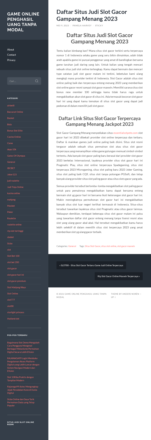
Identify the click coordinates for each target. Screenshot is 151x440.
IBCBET (11, 168)
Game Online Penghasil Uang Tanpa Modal (23, 21)
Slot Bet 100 (13, 255)
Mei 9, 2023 (62, 25)
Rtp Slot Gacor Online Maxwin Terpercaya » (119, 276)
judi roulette (13, 180)
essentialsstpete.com (125, 132)
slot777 (11, 299)
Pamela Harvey (82, 25)
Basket (10, 118)
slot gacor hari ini (15, 274)
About (10, 49)
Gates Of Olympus (16, 155)
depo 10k (11, 149)
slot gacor (12, 268)
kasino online (13, 193)
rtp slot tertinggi (15, 231)
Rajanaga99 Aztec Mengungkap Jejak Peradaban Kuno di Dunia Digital (22, 389)
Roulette (11, 218)
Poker (10, 212)
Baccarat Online (15, 111)
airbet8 (10, 105)
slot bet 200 (13, 262)
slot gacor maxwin (126, 246)
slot (9, 249)
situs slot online (108, 246)
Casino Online (14, 136)
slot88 (10, 306)
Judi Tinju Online (15, 187)
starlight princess (15, 312)
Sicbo (9, 243)
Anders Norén (130, 294)
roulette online (14, 224)
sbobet (10, 237)
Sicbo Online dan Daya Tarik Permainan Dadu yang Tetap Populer (20, 402)
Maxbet (11, 205)
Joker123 (12, 174)
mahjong (11, 199)
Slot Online (12, 293)
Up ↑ (113, 297)
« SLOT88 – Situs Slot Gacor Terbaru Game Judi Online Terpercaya (91, 265)
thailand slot (13, 318)
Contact (11, 54)
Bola (9, 124)
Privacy (11, 60)
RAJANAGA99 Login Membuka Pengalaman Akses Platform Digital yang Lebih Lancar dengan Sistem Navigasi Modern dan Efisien (23, 364)
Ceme (10, 143)
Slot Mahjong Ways (16, 287)
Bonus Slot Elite (15, 130)
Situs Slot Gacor (92, 246)
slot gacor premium (16, 281)
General (11, 162)
